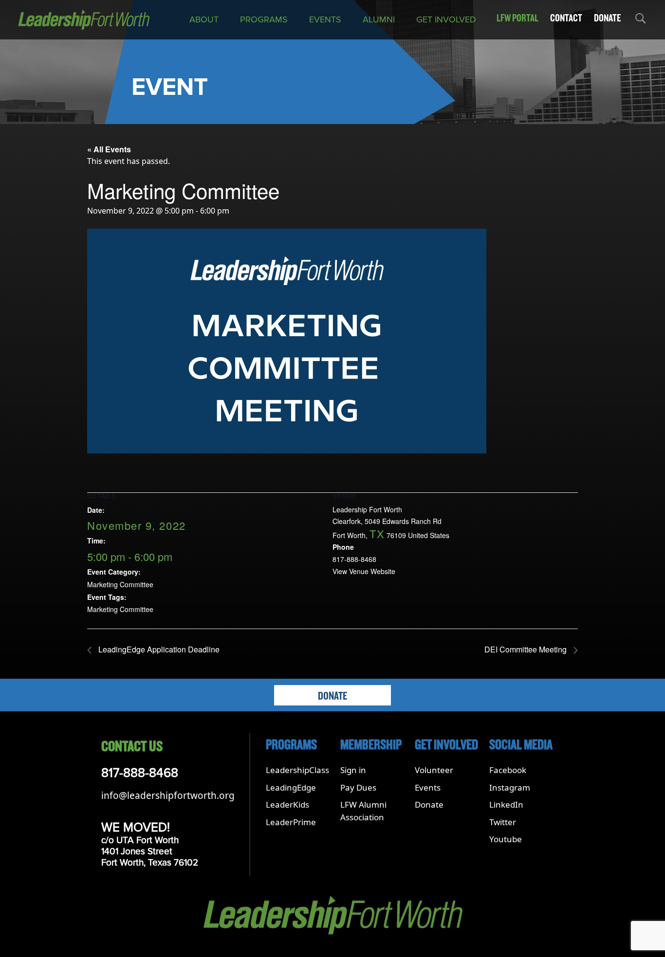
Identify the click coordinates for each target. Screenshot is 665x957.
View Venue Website (363, 571)
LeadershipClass (297, 770)
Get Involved (446, 19)
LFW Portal (517, 18)
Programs (264, 19)
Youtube (505, 839)
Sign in (353, 770)
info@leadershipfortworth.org (168, 795)
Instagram (509, 787)
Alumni (379, 19)
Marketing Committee (120, 584)
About (204, 19)
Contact (566, 18)
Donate (607, 18)
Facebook (507, 770)
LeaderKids (287, 804)
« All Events (109, 149)
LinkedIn (506, 804)
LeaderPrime (291, 822)
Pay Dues (358, 787)
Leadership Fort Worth (367, 509)
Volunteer (434, 770)
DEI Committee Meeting (526, 649)
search (639, 20)
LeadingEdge (291, 787)
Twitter (502, 822)
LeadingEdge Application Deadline (158, 649)
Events (325, 19)
